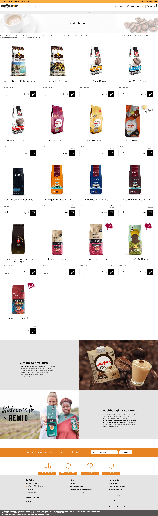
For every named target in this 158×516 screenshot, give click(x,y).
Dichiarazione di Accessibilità (117, 506)
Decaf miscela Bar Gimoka (18, 199)
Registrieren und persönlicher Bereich (81, 489)
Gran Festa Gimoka (96, 140)
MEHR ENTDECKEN (25, 376)
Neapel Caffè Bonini (135, 81)
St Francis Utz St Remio (136, 259)
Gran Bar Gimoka (57, 140)
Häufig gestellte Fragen (76, 486)
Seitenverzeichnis (114, 498)
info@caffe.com (32, 492)
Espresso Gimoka (135, 140)
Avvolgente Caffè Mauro (57, 199)
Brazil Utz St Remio (18, 318)
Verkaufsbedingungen (115, 495)
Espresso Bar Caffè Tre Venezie (19, 81)
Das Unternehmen (114, 483)
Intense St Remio (57, 259)
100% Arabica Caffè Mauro (135, 199)
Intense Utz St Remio (96, 259)
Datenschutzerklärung (115, 489)
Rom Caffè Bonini (96, 81)
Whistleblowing (113, 503)
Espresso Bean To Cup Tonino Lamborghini (18, 260)
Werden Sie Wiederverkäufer (117, 486)
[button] (2, 1)
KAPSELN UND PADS (57, 12)
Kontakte (72, 483)
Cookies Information (115, 492)
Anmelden (125, 452)
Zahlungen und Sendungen (77, 492)
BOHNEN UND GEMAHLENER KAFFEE (95, 12)
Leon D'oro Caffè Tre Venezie (57, 81)
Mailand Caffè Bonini (18, 140)
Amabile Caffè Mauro (96, 199)
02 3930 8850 (31, 489)
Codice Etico (112, 501)
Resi (71, 495)
